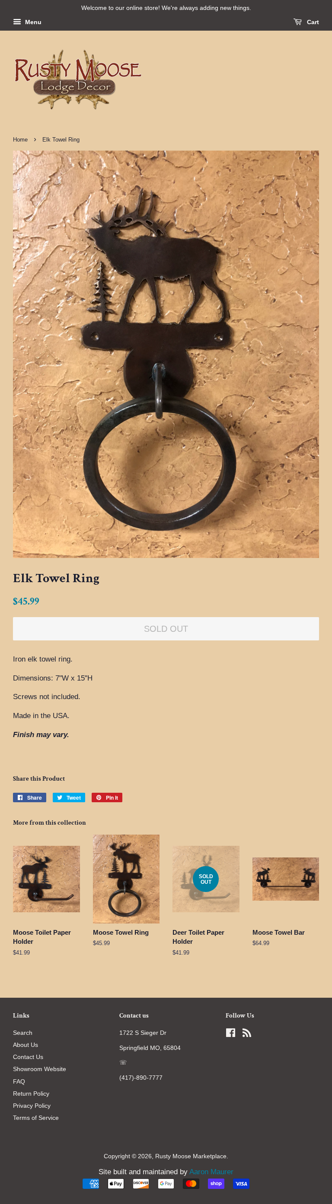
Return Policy (31, 1093)
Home (20, 139)
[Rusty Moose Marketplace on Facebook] (231, 1034)
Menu (32, 22)
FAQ (19, 1081)
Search (22, 1032)
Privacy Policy (32, 1105)
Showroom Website (39, 1068)
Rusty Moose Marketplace (191, 1156)
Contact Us (28, 1056)
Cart (312, 22)
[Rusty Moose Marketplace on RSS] (247, 1034)
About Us (25, 1044)
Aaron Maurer (211, 1172)
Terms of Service (36, 1117)
